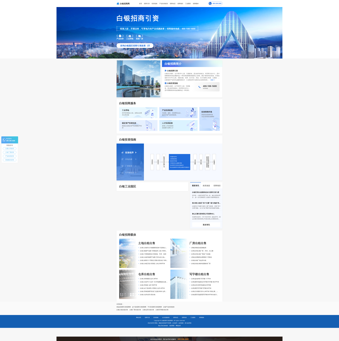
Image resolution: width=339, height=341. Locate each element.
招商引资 (147, 3)
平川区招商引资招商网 (155, 307)
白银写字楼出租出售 (162, 310)
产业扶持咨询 (9, 156)
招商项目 (180, 3)
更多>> (213, 80)
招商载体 (201, 317)
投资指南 (154, 3)
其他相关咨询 (9, 160)
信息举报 (171, 325)
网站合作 (178, 325)
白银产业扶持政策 (168, 307)
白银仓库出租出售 (148, 310)
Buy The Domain (163, 325)
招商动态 (173, 3)
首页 (140, 3)
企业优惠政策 (166, 317)
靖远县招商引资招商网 (124, 307)
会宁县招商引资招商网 (139, 307)
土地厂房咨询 (9, 152)
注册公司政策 (9, 148)
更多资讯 (206, 224)
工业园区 (188, 3)
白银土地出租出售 (122, 310)
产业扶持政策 (163, 3)
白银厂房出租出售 (135, 310)
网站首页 (138, 317)
